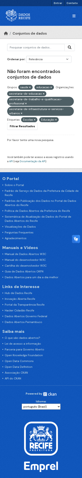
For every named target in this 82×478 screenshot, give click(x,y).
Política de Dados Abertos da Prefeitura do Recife (37, 211)
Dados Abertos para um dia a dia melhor (31, 277)
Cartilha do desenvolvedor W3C (26, 265)
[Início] (6, 33)
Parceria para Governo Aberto (24, 349)
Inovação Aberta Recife (20, 299)
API (11, 161)
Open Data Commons (19, 361)
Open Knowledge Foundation (24, 355)
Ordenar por (16, 59)
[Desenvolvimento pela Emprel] (41, 466)
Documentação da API (32, 161)
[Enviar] (69, 47)
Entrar (58, 3)
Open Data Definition (18, 367)
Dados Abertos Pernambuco (23, 322)
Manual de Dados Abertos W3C (25, 254)
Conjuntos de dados (30, 33)
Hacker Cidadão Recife (19, 310)
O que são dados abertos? (22, 338)
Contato (72, 3)
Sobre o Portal (14, 185)
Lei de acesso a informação (23, 343)
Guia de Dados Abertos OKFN (24, 271)
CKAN (50, 394)
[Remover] (30, 87)
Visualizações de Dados (20, 226)
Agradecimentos (15, 238)
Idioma (41, 401)
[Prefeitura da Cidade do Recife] (41, 438)
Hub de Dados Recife (18, 293)
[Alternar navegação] (74, 16)
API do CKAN (13, 378)
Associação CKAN (16, 372)
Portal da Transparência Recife (25, 304)
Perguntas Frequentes (19, 232)
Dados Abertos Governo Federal (26, 316)
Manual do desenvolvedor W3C (25, 260)
